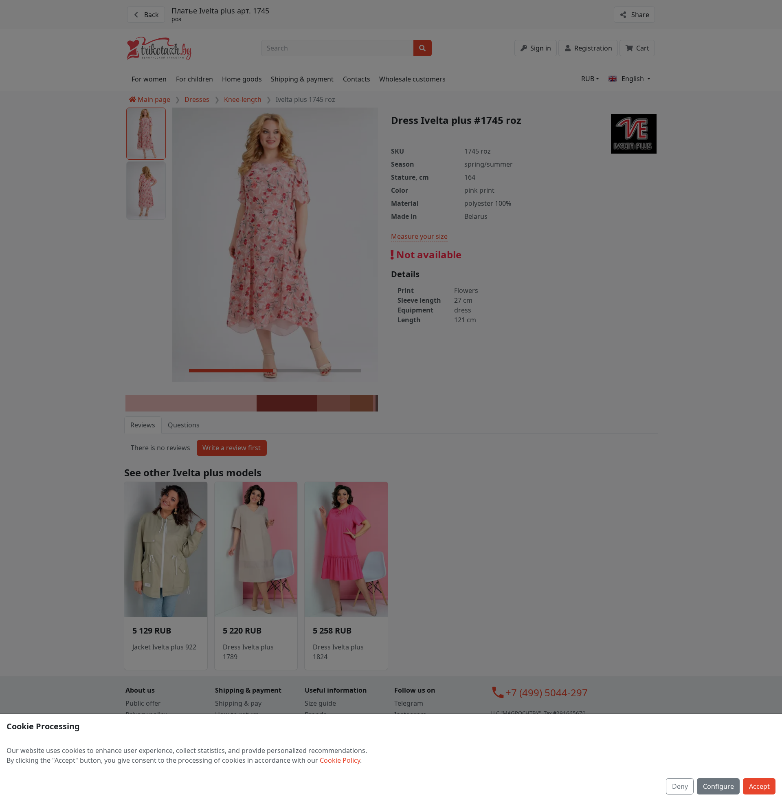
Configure (718, 786)
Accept (759, 786)
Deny (680, 786)
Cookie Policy (340, 760)
